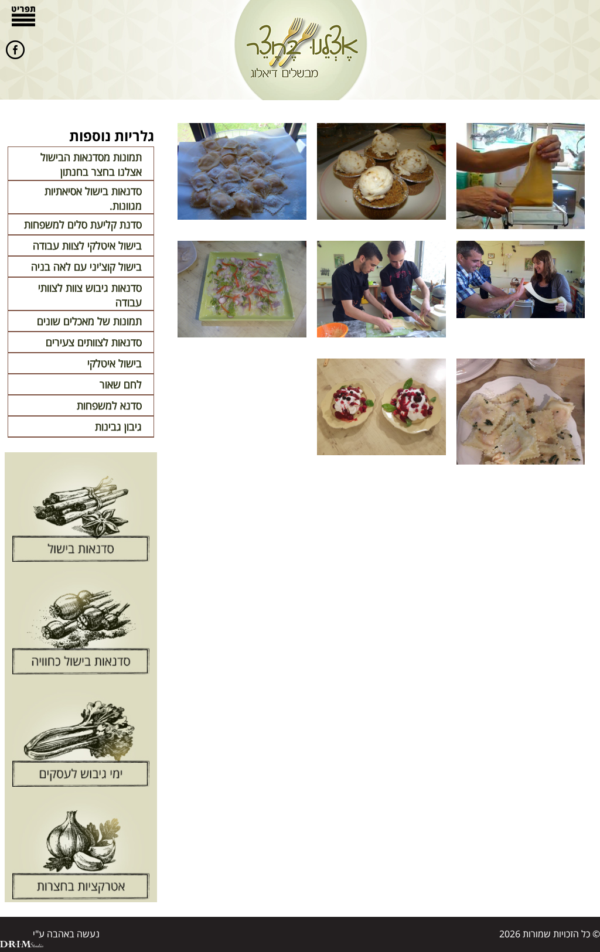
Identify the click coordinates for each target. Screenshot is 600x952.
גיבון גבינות (118, 426)
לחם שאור (121, 384)
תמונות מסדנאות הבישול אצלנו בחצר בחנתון (91, 164)
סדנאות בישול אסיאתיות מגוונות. (93, 198)
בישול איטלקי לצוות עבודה (87, 245)
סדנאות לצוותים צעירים (94, 342)
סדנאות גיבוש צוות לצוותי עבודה (90, 295)
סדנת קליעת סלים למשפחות (83, 224)
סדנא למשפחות (109, 405)
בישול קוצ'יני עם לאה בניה (86, 267)
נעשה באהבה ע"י (66, 933)
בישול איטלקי (114, 363)
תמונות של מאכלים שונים (89, 321)
